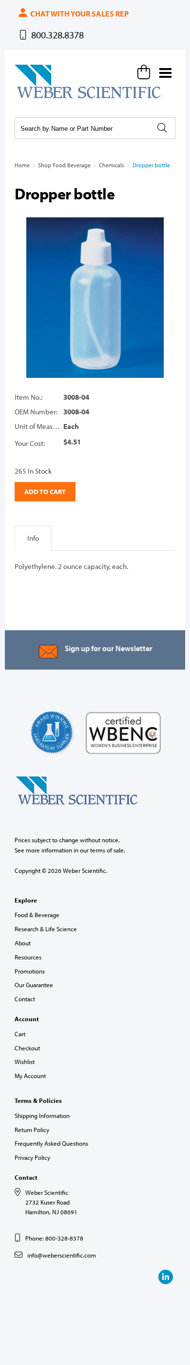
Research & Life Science (46, 929)
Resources (28, 957)
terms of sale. (107, 850)
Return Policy (32, 1130)
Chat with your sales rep (79, 13)
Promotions (30, 971)
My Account (30, 1076)
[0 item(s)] (145, 72)
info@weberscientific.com (61, 1255)
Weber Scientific (37, 97)
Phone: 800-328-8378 (54, 1238)
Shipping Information (42, 1115)
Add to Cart (45, 491)
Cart (20, 1034)
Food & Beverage (37, 915)
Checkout (27, 1048)
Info (33, 538)
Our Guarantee (34, 985)
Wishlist (25, 1061)
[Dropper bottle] (95, 297)
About (23, 943)
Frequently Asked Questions (51, 1143)
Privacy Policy (32, 1157)
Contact (25, 999)
